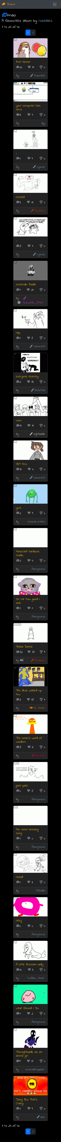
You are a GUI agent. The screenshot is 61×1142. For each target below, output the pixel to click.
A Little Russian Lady (29, 964)
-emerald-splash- (35, 1069)
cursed (20, 197)
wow (19, 420)
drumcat (40, 756)
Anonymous (38, 569)
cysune (41, 167)
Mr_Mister (39, 708)
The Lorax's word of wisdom (29, 740)
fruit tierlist (23, 62)
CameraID (39, 346)
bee (43, 1117)
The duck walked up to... (29, 692)
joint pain (22, 785)
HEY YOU (21, 464)
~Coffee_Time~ (36, 978)
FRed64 (40, 891)
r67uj (19, 920)
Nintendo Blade (26, 284)
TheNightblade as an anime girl (29, 1054)
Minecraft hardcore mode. (28, 553)
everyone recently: (27, 376)
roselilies (45, 21)
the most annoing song (27, 831)
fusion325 (39, 76)
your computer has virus (28, 108)
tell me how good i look (28, 601)
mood (19, 877)
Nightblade (39, 434)
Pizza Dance (24, 646)
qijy (43, 123)
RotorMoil (40, 390)
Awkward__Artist (33, 303)
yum (18, 508)
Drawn (10, 4)
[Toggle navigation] (54, 4)
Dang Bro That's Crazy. (27, 1101)
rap (18, 333)
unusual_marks (36, 522)
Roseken (40, 211)
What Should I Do (27, 1008)
